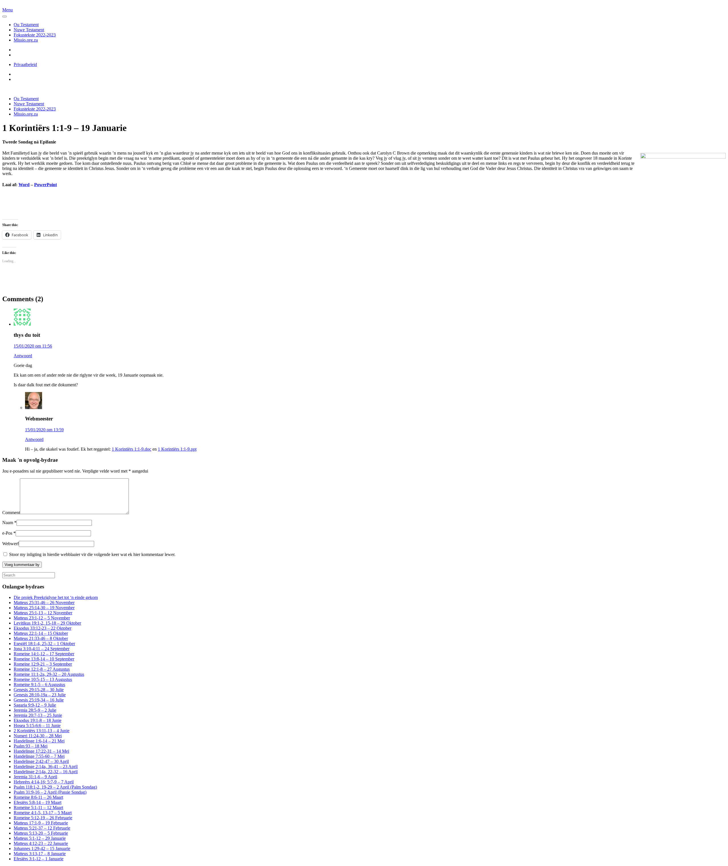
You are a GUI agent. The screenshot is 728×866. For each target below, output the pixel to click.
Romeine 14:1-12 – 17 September (44, 653)
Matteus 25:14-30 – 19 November (44, 607)
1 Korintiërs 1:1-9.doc (131, 449)
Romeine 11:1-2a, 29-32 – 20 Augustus (49, 674)
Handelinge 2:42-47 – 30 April (41, 761)
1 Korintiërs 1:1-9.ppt (177, 449)
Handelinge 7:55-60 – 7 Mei (39, 756)
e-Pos (9, 533)
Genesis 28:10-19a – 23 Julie (40, 694)
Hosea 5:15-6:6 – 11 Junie (37, 725)
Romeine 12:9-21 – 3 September (43, 664)
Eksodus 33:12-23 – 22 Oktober (42, 628)
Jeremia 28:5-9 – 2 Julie (35, 710)
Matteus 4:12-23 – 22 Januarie (41, 843)
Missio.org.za (26, 40)
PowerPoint (45, 184)
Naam (9, 522)
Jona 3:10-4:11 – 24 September (41, 648)
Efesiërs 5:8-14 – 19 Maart (37, 802)
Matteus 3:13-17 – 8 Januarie (40, 853)
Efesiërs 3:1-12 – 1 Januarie (38, 858)
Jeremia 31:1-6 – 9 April (35, 776)
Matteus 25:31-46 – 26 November (44, 602)
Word (24, 184)
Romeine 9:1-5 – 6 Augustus (39, 684)
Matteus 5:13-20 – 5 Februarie (41, 833)
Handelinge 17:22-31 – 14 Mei (41, 751)
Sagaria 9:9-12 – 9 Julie (35, 705)
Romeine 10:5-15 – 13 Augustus (43, 679)
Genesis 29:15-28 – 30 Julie (39, 689)
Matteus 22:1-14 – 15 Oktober (41, 633)
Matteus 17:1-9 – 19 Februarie (41, 822)
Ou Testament (26, 24)
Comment (11, 512)
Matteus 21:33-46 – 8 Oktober (41, 638)
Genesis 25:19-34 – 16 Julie (39, 699)
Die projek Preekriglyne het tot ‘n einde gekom (56, 597)
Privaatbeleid (25, 64)
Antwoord (23, 355)
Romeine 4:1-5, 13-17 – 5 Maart (43, 812)
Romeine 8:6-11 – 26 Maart (38, 797)
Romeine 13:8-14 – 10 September (44, 658)
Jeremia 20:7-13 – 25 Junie (38, 715)
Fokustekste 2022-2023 (35, 34)
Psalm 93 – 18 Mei (30, 746)
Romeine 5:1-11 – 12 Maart (38, 807)
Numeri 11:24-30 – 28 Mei (38, 735)
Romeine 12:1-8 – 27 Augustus (42, 669)
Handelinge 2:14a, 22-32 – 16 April (46, 771)
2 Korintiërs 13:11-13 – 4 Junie (41, 730)
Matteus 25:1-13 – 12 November (43, 612)
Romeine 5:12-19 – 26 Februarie (43, 817)
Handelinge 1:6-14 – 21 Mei (39, 740)
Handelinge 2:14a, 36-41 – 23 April (46, 766)
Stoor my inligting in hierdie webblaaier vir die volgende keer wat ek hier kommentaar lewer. (91, 554)
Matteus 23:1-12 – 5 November (42, 617)
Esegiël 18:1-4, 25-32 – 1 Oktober (44, 643)
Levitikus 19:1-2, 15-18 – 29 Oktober (47, 623)
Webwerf (10, 543)
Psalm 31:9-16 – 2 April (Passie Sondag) (50, 792)
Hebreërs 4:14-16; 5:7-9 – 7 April (44, 781)
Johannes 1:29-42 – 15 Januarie (42, 848)
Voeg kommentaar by (22, 565)
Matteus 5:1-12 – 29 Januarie (40, 838)
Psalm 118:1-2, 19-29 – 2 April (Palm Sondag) (55, 787)
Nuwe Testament (29, 29)
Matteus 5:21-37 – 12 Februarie (42, 828)
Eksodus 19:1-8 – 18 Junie (37, 720)
